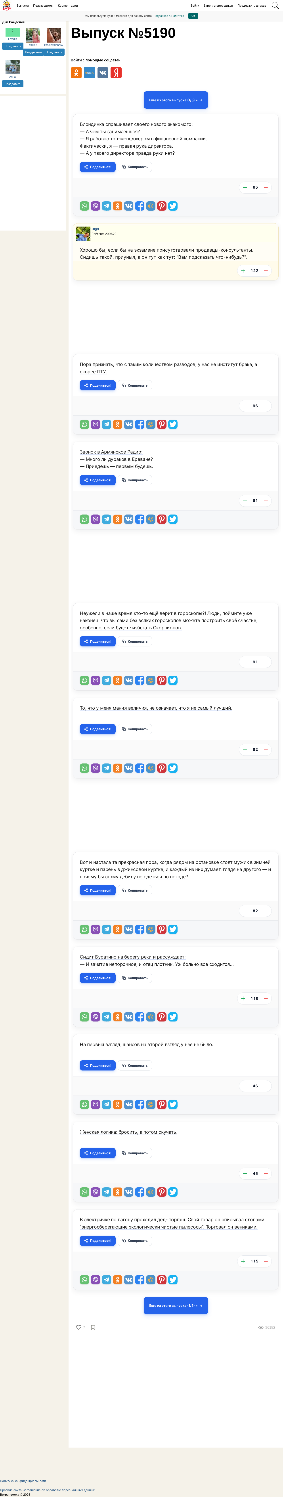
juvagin (12, 39)
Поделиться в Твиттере (173, 206)
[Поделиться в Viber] (95, 206)
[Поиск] (275, 5)
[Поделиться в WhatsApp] (84, 206)
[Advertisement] (33, 162)
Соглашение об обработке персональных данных (59, 1490)
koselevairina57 (53, 45)
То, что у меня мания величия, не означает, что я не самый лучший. (156, 708)
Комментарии (68, 5)
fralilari (33, 45)
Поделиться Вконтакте (128, 206)
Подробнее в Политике (168, 16)
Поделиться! (100, 167)
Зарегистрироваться (218, 5)
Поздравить (12, 46)
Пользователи (43, 5)
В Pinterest (161, 206)
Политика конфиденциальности (23, 1481)
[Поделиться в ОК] (117, 206)
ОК (193, 16)
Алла (12, 76)
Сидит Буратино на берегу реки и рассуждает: (133, 957)
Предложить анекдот (252, 5)
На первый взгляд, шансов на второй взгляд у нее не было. (146, 1044)
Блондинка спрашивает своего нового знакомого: (136, 124)
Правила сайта (11, 1490)
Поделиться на (150, 206)
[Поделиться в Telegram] (106, 206)
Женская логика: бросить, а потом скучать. (128, 1132)
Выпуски (23, 5)
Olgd (95, 229)
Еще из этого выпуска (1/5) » (173, 100)
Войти (195, 5)
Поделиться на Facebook (139, 206)
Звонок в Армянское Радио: (111, 452)
